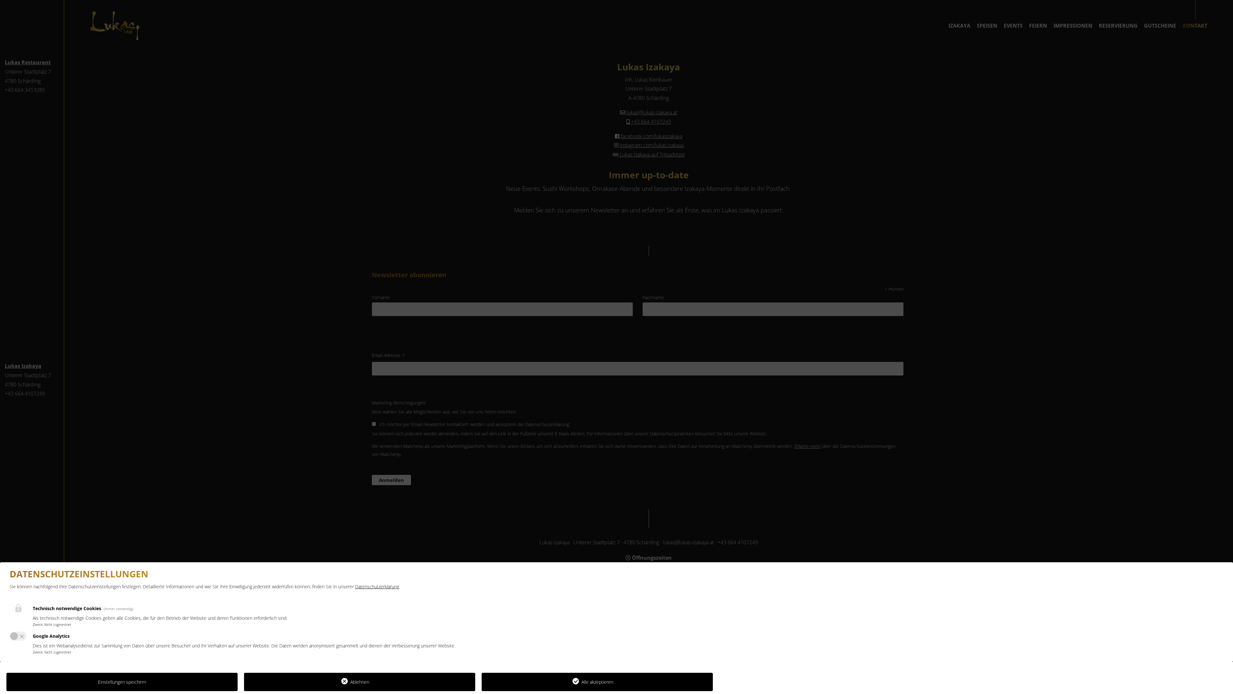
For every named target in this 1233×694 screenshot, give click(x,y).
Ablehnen (359, 682)
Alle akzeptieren (597, 682)
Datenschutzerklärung (377, 586)
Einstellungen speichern (122, 682)
